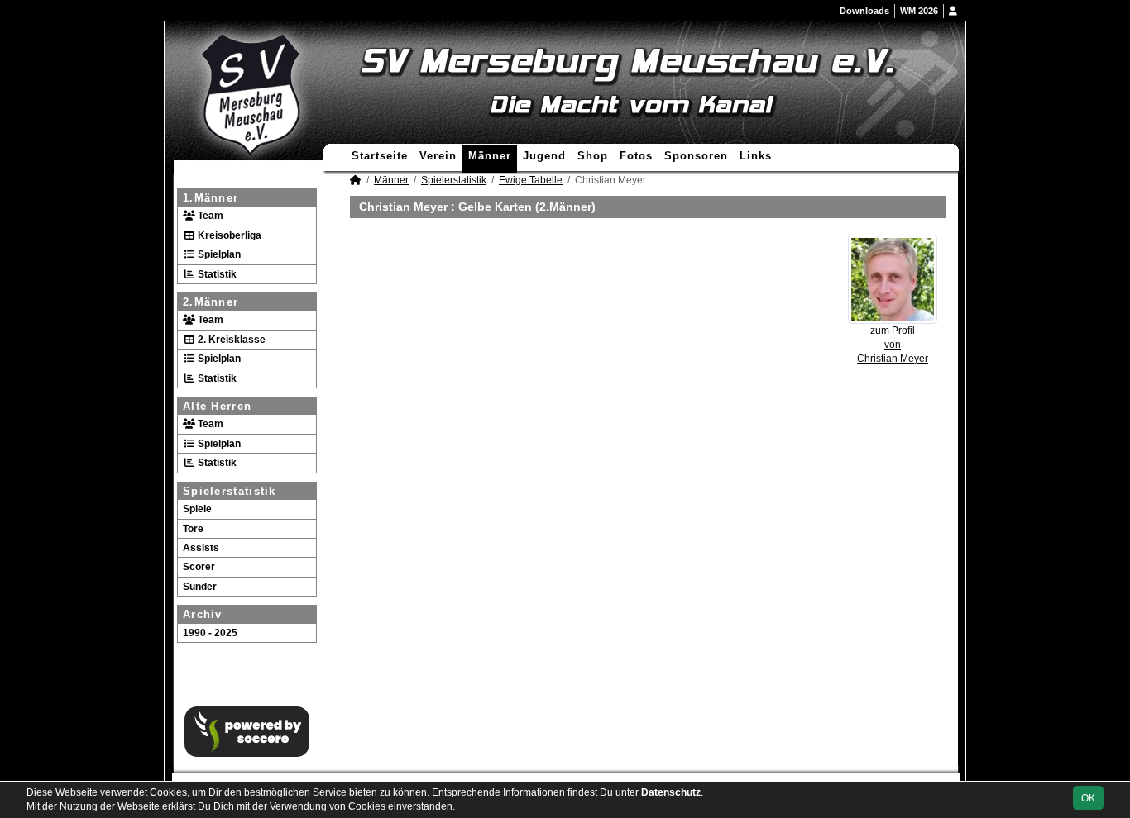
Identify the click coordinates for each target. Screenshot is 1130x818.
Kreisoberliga (228, 235)
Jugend (544, 156)
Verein (438, 156)
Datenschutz (671, 792)
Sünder (200, 586)
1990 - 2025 (210, 633)
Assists (201, 548)
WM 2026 (919, 11)
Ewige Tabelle (531, 180)
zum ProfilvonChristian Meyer (892, 344)
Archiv (203, 614)
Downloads (864, 11)
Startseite (380, 156)
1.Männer (210, 198)
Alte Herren (217, 406)
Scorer (199, 567)
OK (1088, 798)
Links (756, 156)
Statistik (216, 274)
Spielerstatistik (229, 491)
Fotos (636, 156)
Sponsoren (696, 156)
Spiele (197, 509)
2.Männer (210, 302)
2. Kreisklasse (230, 339)
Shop (592, 156)
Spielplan (218, 254)
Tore (193, 529)
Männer (489, 156)
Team (209, 215)
